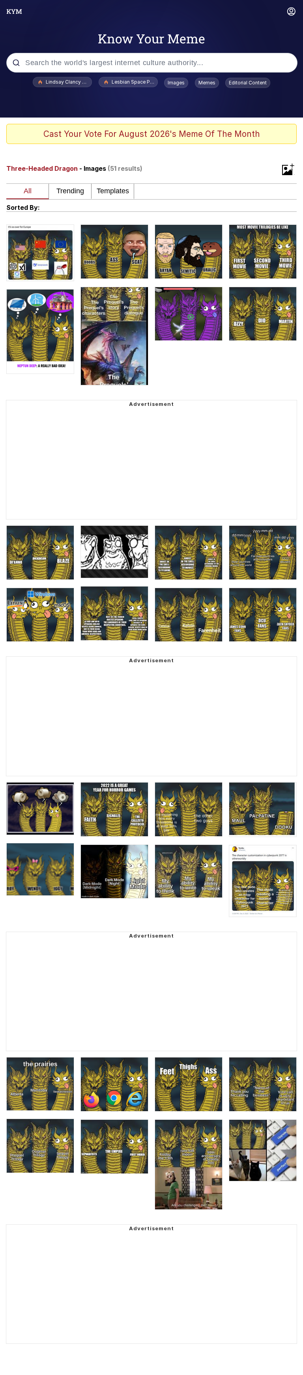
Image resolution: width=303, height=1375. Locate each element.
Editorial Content (248, 83)
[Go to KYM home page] (14, 11)
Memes (206, 83)
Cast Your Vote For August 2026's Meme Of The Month (151, 134)
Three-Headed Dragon (42, 168)
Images (176, 83)
